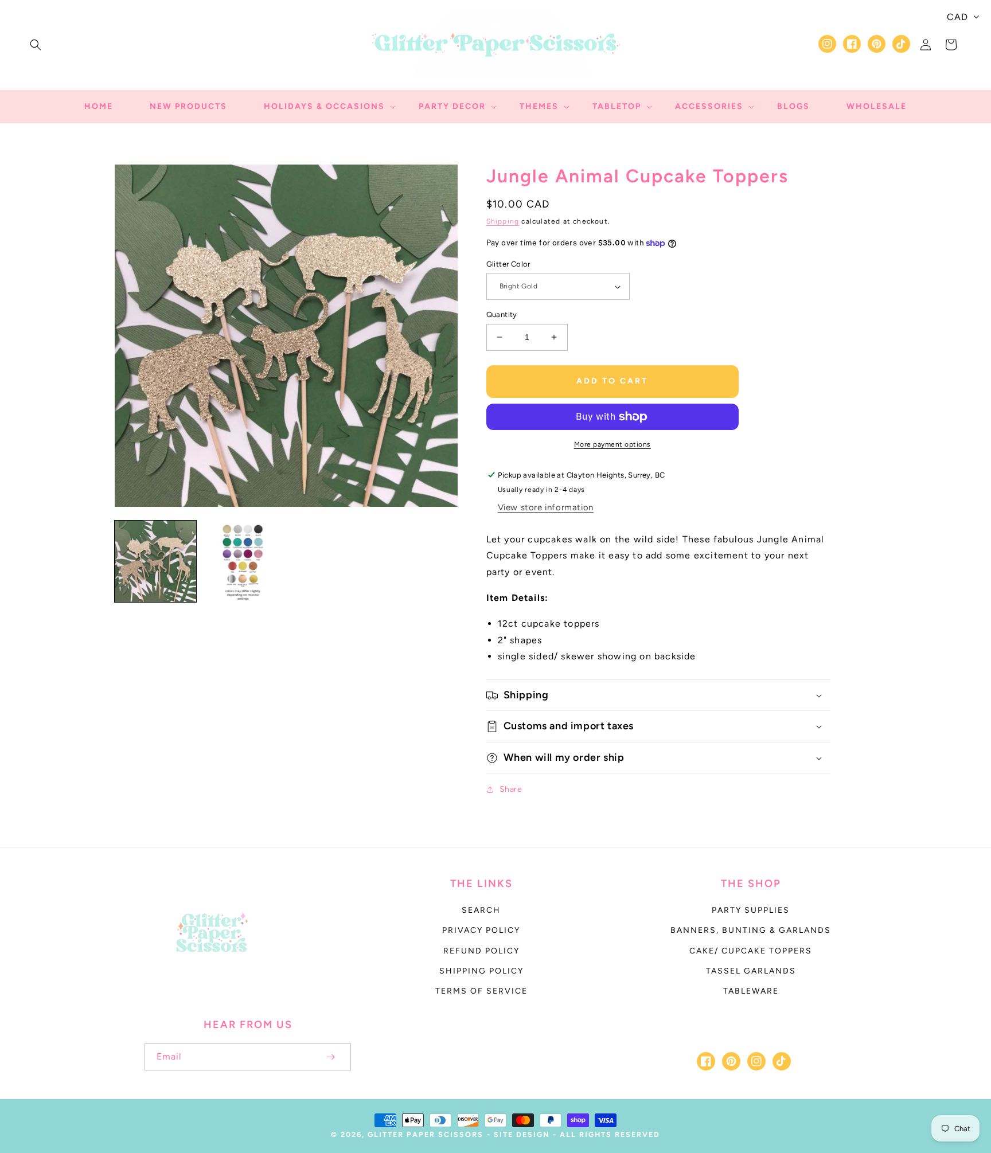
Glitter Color (508, 264)
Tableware (751, 991)
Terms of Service (481, 991)
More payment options (612, 444)
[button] (35, 44)
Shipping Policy (481, 971)
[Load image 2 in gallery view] (242, 561)
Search (481, 910)
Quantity (501, 314)
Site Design (522, 1134)
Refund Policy (481, 951)
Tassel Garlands (751, 971)
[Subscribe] (330, 1056)
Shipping (503, 221)
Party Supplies (751, 910)
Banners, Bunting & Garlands (750, 930)
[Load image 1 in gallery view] (155, 561)
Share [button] (511, 789)
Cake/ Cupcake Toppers (750, 951)
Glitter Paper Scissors (425, 1134)
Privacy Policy (481, 930)
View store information (546, 507)
